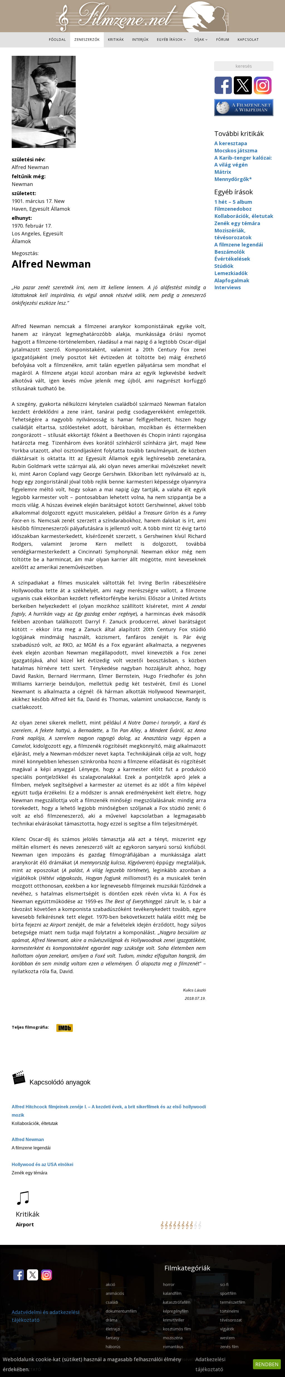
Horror (169, 1284)
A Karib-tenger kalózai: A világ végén (243, 161)
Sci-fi (224, 1284)
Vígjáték (227, 1328)
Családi (112, 1302)
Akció (110, 1284)
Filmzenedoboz (233, 208)
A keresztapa (230, 143)
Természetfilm (232, 1302)
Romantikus (173, 1346)
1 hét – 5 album (233, 201)
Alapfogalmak (231, 280)
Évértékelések (232, 258)
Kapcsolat (248, 39)
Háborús (113, 1346)
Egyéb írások (170, 39)
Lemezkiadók (231, 273)
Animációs (115, 1293)
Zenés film (229, 1346)
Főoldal (57, 39)
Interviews (227, 287)
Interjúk (140, 39)
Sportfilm (228, 1293)
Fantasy (112, 1337)
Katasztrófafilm (176, 1302)
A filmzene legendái (238, 244)
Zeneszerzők (87, 39)
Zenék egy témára (237, 223)
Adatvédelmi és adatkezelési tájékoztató (45, 1316)
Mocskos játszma (235, 150)
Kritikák (116, 39)
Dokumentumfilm (121, 1311)
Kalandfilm (172, 1293)
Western (227, 1337)
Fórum (222, 39)
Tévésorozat (231, 1320)
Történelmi (229, 1311)
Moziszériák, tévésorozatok (233, 234)
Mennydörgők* (233, 179)
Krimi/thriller (173, 1320)
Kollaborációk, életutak (243, 216)
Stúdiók (224, 266)
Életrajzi (113, 1328)
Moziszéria (173, 1337)
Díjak (199, 39)
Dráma (111, 1320)
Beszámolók (229, 251)
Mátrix (222, 171)
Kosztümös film (177, 1328)
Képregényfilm (175, 1311)
